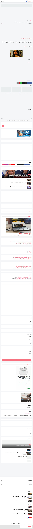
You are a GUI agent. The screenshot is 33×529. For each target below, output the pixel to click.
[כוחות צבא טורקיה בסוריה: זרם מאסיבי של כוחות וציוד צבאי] (29, 180)
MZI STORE (30, 343)
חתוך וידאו (30, 322)
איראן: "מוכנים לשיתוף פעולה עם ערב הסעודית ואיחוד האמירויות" (23, 243)
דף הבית (31, 20)
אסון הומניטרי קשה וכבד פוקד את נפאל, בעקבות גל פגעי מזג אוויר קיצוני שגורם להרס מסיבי (16, 500)
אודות (18, 522)
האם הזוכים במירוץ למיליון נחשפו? (22, 456)
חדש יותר (31, 118)
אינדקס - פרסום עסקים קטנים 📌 (25, 233)
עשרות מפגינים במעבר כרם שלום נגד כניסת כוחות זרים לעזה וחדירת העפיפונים (22, 268)
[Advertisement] (16, 12)
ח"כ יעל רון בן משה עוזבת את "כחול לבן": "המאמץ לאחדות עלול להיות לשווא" (22, 265)
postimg (30, 434)
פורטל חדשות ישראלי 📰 (14, 523)
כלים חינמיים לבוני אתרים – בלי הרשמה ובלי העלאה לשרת (20, 496)
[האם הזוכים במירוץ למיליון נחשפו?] (29, 457)
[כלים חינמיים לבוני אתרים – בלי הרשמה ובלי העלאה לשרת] (30, 497)
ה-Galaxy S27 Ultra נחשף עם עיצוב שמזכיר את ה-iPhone (23, 279)
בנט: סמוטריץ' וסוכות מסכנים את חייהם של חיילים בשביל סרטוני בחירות (23, 267)
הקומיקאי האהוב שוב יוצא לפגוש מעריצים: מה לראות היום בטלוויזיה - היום (22, 259)
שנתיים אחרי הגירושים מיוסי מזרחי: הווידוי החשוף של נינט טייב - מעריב (23, 256)
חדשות (30, 321)
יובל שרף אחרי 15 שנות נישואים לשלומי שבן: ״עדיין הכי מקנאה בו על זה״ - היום (22, 258)
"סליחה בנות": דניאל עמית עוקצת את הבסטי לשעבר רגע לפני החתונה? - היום (22, 257)
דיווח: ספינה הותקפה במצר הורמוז (27, 244)
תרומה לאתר (12, 522)
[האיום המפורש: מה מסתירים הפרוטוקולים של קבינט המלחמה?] (30, 507)
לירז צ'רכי (28, 20)
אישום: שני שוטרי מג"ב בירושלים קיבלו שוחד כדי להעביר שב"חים (23, 266)
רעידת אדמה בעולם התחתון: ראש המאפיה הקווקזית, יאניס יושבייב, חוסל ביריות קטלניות (16, 186)
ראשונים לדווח (29, 250)
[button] (32, 1)
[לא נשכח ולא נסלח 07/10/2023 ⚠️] (29, 450)
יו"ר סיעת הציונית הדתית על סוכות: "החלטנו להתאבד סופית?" (24, 265)
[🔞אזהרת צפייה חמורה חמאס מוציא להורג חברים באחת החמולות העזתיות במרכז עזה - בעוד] (29, 453)
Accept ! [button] (30, 526)
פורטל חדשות (29, 432)
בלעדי (30, 250)
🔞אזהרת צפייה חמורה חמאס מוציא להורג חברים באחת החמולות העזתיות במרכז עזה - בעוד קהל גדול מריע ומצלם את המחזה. (15, 453)
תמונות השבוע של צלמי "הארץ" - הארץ (26, 256)
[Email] (18, 83)
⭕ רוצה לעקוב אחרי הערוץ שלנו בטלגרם (26, 330)
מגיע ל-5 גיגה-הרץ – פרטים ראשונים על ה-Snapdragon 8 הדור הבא (23, 278)
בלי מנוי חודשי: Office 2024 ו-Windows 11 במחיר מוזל (25, 276)
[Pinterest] (19, 83)
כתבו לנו (16, 522)
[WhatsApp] (21, 83)
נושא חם (30, 251)
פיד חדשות (30, 141)
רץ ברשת (16, 486)
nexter (30, 340)
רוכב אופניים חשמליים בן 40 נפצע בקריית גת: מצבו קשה (24, 242)
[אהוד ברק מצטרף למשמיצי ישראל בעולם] (29, 461)
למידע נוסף (22, 524)
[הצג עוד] (16, 83)
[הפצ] (30, 494)
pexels (30, 433)
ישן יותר (2, 118)
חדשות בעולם (16, 483)
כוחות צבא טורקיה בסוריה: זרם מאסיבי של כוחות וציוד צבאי (20, 509)
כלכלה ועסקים (16, 484)
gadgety (30, 339)
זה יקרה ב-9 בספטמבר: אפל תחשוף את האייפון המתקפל (24, 277)
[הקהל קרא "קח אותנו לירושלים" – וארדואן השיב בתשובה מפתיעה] (29, 183)
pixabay (30, 430)
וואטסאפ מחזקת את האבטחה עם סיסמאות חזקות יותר (24, 279)
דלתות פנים (30, 336)
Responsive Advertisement (16, 5)
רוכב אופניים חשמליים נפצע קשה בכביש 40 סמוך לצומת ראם (24, 241)
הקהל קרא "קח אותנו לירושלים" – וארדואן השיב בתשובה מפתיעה (19, 182)
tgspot (30, 342)
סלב (27, 80)
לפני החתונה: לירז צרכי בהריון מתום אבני (17, 93)
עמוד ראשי (21, 522)
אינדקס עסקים (29, 319)
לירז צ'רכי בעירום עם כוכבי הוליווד (26, 38)
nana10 (25, 46)
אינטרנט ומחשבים (16, 480)
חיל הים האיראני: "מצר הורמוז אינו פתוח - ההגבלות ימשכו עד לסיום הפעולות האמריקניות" (20, 241)
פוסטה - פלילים (29, 326)
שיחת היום (30, 252)
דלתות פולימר (29, 337)
